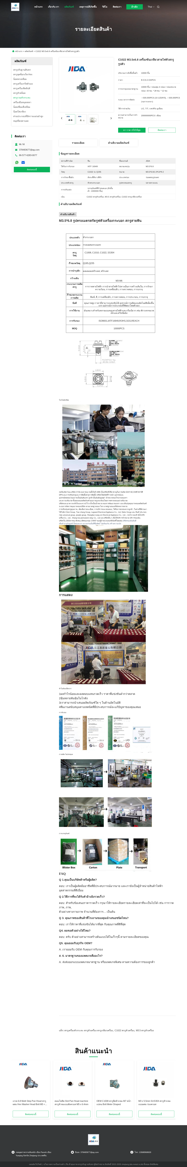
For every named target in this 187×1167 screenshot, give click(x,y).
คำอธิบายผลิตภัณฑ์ (118, 143)
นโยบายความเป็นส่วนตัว (54, 1164)
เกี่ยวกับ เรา (53, 7)
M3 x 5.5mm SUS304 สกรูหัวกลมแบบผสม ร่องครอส (154, 1102)
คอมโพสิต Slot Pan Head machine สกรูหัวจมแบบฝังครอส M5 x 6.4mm (71, 1102)
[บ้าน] (15, 7)
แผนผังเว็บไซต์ (35, 1164)
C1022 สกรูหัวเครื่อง (124, 1030)
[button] (16, 1086)
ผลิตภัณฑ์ (69, 7)
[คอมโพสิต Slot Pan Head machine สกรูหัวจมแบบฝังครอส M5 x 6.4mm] (72, 1080)
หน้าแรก (38, 7)
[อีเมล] (23, 162)
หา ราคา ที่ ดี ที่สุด (131, 130)
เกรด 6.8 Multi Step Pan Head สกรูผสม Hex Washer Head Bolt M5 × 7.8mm (29, 1103)
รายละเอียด (78, 143)
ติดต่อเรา (117, 7)
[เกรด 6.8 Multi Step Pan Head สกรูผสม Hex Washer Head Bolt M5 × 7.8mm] (31, 1080)
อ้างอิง (134, 7)
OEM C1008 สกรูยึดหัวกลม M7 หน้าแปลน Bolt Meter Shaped (114, 1102)
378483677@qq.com (29, 150)
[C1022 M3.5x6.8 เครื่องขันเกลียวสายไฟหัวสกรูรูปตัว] (86, 84)
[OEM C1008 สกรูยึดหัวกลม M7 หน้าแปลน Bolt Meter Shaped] (114, 1080)
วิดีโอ (104, 7)
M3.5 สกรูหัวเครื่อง (145, 1030)
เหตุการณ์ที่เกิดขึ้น (88, 7)
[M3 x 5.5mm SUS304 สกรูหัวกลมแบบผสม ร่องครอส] (156, 1080)
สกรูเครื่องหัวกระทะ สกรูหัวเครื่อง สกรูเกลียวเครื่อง (88, 1030)
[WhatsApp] (17, 162)
